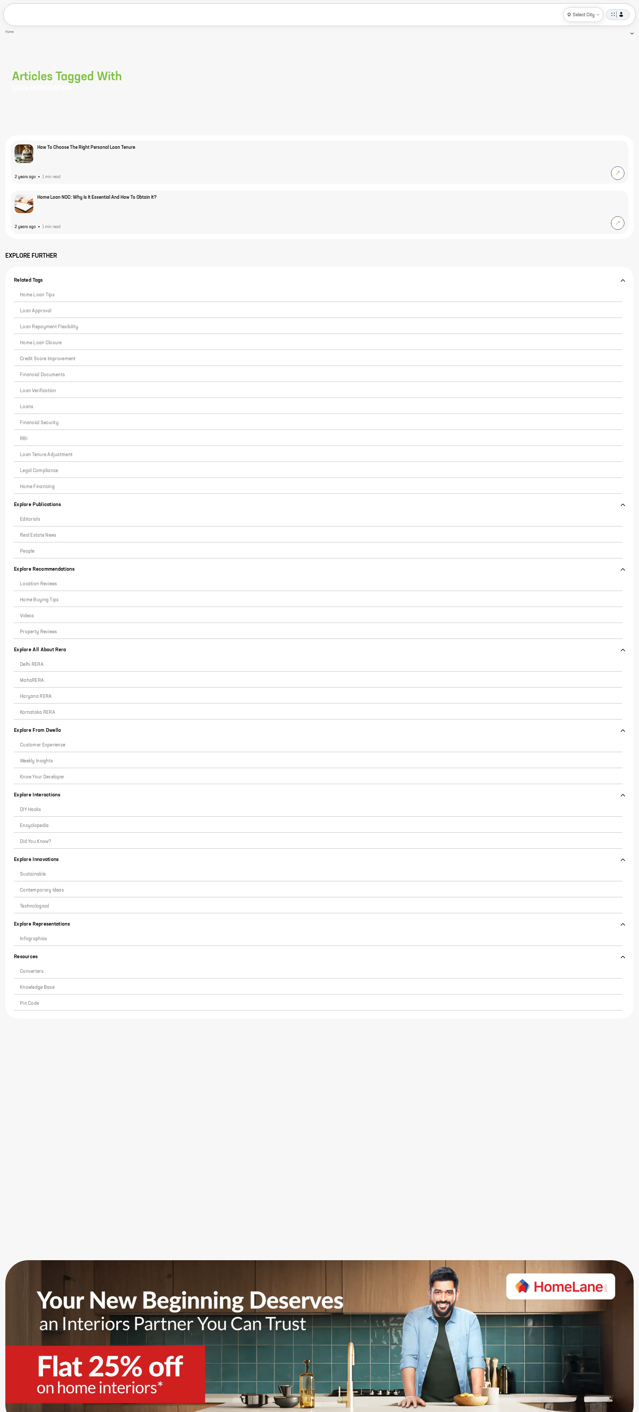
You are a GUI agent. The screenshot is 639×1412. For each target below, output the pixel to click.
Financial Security (39, 423)
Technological (34, 906)
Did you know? (36, 841)
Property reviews (38, 632)
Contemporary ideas (42, 890)
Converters (32, 971)
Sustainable (33, 874)
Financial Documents (42, 375)
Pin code (29, 1003)
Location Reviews (38, 584)
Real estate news (38, 535)
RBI (23, 438)
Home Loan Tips (37, 295)
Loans (26, 407)
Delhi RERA (32, 664)
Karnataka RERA (37, 712)
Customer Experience (42, 745)
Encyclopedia (34, 825)
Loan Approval (36, 311)
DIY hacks (30, 809)
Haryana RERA (36, 696)
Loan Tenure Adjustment (46, 454)
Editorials (30, 519)
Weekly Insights (36, 761)
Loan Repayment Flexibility (49, 327)
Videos (27, 616)
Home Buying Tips (39, 600)
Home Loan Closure (41, 343)
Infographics (33, 939)
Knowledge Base (37, 987)
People (27, 551)
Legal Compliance (39, 470)
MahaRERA (32, 680)
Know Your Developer (42, 777)
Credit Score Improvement (48, 359)
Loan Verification (38, 391)
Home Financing (37, 486)
